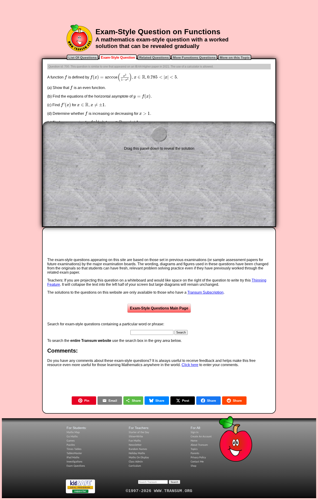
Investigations (74, 461)
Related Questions (154, 57)
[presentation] (65, 77)
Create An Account (201, 436)
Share (136, 400)
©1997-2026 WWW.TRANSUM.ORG (159, 491)
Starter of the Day (139, 432)
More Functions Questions (194, 57)
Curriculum (135, 466)
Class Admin (136, 461)
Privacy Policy (198, 457)
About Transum (199, 445)
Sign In (194, 432)
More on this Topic (235, 57)
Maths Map (73, 432)
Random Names (138, 449)
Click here (190, 365)
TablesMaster (74, 453)
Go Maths (72, 436)
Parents (195, 453)
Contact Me (197, 461)
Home (194, 440)
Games (71, 440)
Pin (86, 400)
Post (185, 400)
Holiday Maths (137, 453)
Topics (194, 449)
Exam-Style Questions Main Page (159, 308)
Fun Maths (135, 440)
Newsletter (135, 445)
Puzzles (71, 445)
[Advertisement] (159, 12)
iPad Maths (73, 457)
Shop (193, 466)
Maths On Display (139, 457)
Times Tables (74, 449)
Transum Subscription (205, 292)
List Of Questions (82, 57)
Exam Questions (76, 466)
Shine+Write (136, 436)
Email (112, 400)
